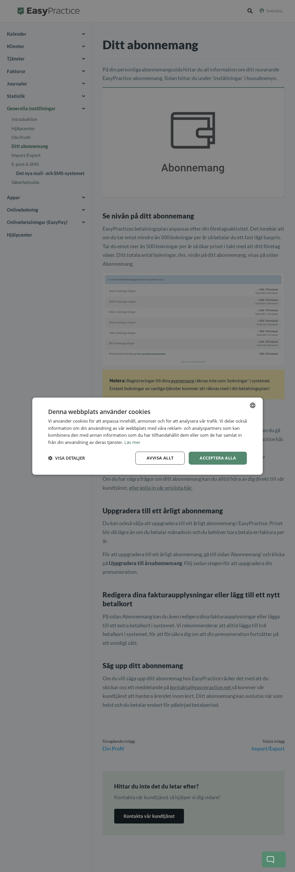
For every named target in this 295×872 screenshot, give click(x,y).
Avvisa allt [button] (160, 458)
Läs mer (132, 442)
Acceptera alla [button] (218, 458)
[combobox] (253, 405)
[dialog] (147, 435)
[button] (66, 458)
